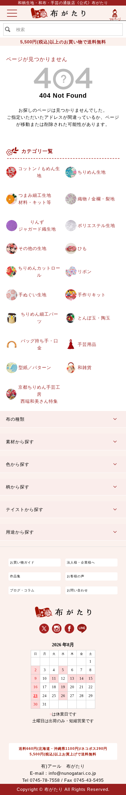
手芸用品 (87, 344)
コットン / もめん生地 (39, 172)
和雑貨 (85, 367)
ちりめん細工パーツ (39, 318)
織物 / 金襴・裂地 (96, 198)
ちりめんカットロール (39, 271)
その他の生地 (32, 248)
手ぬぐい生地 (32, 294)
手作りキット (92, 294)
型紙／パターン (34, 367)
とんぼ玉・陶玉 (94, 317)
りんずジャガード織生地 (37, 225)
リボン (85, 271)
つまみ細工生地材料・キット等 (34, 199)
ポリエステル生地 (96, 225)
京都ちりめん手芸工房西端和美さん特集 (39, 394)
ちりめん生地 (92, 172)
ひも (82, 248)
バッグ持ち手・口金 (39, 344)
